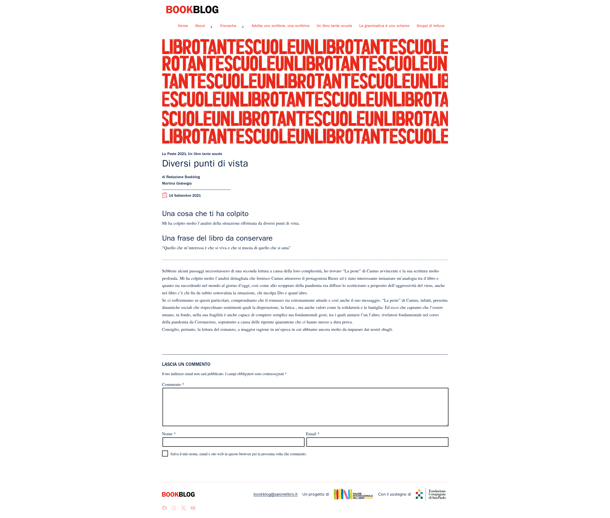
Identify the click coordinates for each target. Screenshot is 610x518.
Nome (169, 433)
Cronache (228, 26)
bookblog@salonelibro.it (276, 494)
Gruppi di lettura (430, 26)
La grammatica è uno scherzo (384, 26)
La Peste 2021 (174, 154)
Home (183, 26)
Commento (173, 384)
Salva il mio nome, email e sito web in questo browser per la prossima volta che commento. (238, 453)
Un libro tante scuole (334, 26)
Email (313, 433)
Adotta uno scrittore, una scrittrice (281, 26)
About (200, 26)
